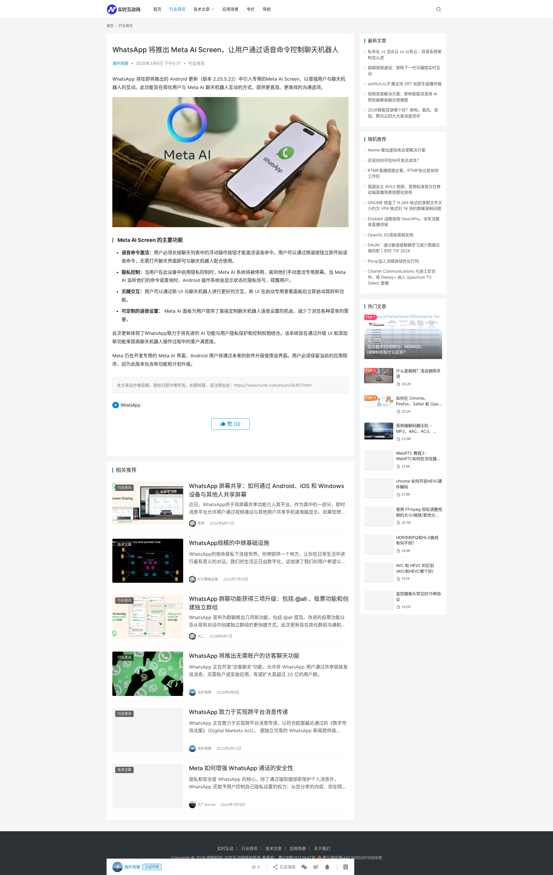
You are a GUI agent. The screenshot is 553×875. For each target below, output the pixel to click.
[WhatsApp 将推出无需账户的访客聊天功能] (147, 674)
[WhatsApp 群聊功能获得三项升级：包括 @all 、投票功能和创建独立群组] (147, 617)
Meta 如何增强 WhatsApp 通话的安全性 (241, 768)
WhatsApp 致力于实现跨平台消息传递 (238, 712)
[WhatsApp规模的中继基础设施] (147, 561)
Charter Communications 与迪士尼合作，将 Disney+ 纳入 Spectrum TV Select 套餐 (401, 277)
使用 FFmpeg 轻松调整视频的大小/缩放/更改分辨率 (419, 522)
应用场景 (230, 9)
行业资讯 (177, 9)
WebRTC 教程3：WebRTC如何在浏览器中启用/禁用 (418, 459)
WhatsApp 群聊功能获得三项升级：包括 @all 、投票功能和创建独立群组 (269, 603)
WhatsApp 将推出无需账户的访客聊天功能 (244, 655)
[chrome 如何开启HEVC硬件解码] (378, 491)
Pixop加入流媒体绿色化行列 (393, 261)
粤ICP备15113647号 (297, 857)
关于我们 (322, 848)
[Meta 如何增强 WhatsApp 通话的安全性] (147, 786)
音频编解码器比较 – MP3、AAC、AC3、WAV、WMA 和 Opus (415, 431)
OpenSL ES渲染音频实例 (390, 234)
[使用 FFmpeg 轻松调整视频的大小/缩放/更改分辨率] (378, 522)
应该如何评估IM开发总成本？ (394, 160)
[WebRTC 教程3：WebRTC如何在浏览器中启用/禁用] (378, 457)
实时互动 (225, 848)
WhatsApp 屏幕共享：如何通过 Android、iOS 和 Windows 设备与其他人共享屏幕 (266, 490)
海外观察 (120, 63)
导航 (267, 9)
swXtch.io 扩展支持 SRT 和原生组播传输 (405, 83)
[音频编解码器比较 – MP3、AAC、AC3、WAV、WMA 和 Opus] (378, 431)
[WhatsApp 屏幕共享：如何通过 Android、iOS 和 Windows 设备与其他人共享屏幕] (147, 504)
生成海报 (287, 866)
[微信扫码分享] (304, 867)
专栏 (251, 9)
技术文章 (202, 9)
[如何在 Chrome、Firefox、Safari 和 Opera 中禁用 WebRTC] (378, 401)
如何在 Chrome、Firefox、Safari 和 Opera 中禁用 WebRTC (419, 404)
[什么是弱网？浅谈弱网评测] (378, 376)
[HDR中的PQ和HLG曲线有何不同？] (378, 555)
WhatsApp (130, 405)
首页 (157, 9)
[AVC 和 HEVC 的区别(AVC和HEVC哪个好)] (378, 587)
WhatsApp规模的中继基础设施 (229, 543)
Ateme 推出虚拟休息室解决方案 (396, 149)
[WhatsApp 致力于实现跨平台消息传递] (147, 730)
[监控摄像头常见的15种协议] (378, 616)
